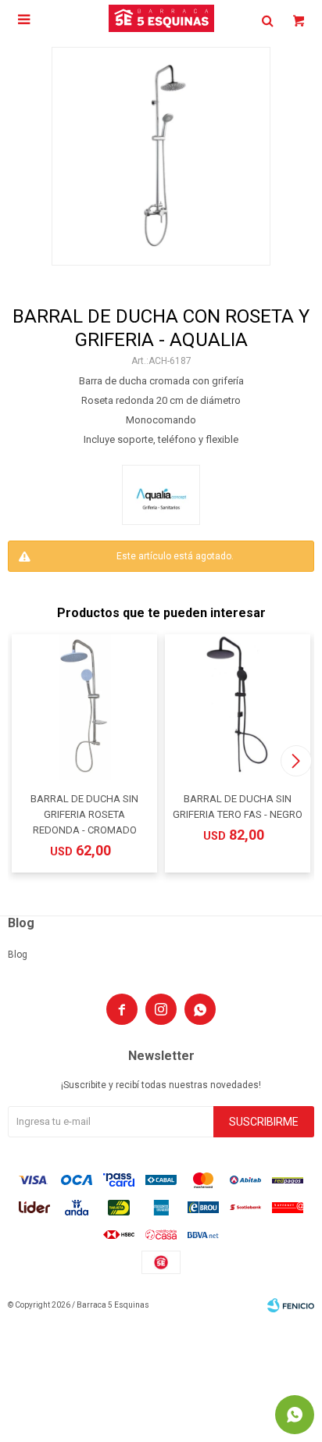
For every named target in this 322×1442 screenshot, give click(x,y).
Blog (17, 954)
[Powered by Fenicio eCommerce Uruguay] (290, 1305)
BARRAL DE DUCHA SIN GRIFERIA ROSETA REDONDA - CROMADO (84, 814)
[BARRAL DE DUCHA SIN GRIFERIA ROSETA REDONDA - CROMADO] (84, 707)
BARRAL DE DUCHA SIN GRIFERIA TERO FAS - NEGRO (237, 806)
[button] (295, 761)
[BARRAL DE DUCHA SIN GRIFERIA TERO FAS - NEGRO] (237, 707)
